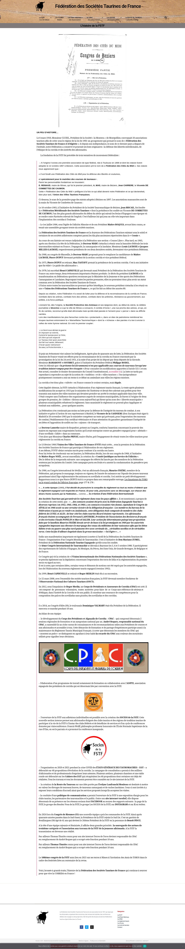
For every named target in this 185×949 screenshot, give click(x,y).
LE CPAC (94, 19)
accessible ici (115, 371)
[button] (166, 18)
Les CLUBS (59, 19)
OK (145, 946)
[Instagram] (92, 927)
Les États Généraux (75, 19)
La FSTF (44, 19)
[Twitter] (86, 927)
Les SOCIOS (113, 19)
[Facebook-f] (81, 927)
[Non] (183, 946)
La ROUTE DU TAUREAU (132, 19)
